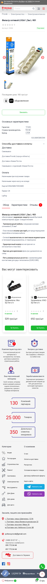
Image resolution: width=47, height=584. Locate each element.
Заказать (23, 112)
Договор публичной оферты (34, 476)
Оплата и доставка (31, 459)
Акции (9, 453)
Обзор (6, 205)
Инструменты (12, 487)
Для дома (10, 499)
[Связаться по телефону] (42, 566)
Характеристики (19, 205)
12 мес (28, 127)
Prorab (5, 14)
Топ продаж (11, 458)
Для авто (10, 505)
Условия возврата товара (34, 470)
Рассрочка (28, 465)
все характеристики (38, 137)
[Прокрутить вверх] (42, 574)
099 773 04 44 (11, 545)
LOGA (28, 133)
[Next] (43, 58)
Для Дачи (10, 493)
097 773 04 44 (11, 549)
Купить (16, 328)
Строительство (13, 464)
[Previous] (4, 58)
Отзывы (35, 205)
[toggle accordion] (44, 144)
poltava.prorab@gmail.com (15, 534)
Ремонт (10, 470)
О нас (26, 454)
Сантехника (11, 476)
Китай (28, 130)
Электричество (17, 14)
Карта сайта (28, 481)
